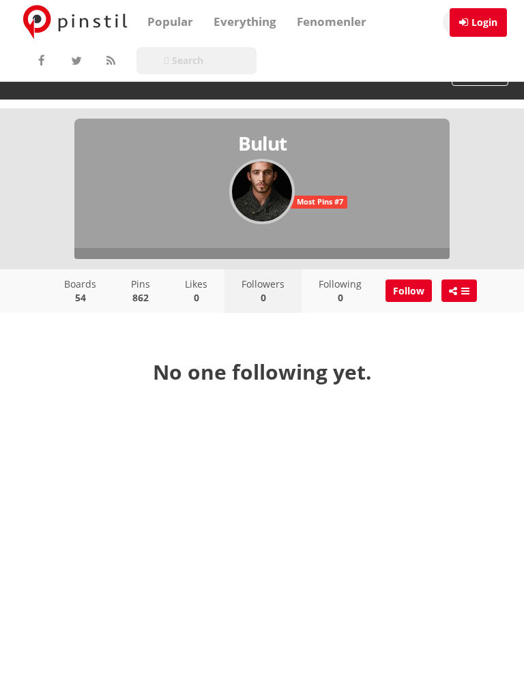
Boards (80, 290)
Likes (196, 290)
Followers (263, 290)
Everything (245, 21)
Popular (170, 21)
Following (340, 290)
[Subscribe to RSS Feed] (109, 61)
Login (484, 22)
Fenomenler (331, 21)
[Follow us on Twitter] (75, 61)
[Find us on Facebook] (41, 61)
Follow (408, 290)
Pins (140, 290)
